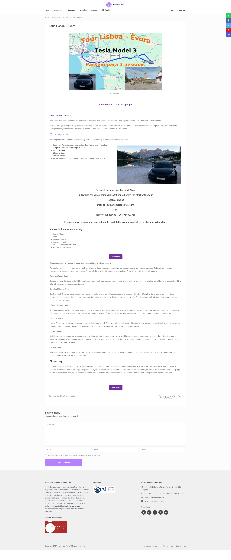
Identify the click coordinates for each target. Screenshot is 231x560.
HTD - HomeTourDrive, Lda (154, 501)
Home (47, 10)
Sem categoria (62, 17)
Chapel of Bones (59, 153)
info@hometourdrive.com (120, 204)
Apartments (58, 10)
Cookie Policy (181, 546)
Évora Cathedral (59, 150)
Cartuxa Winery (59, 156)
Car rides (71, 10)
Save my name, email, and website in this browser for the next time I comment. (74, 455)
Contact (94, 10)
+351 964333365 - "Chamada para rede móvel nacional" (165, 494)
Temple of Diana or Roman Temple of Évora (69, 148)
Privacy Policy (168, 546)
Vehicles (83, 10)
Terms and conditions (151, 546)
